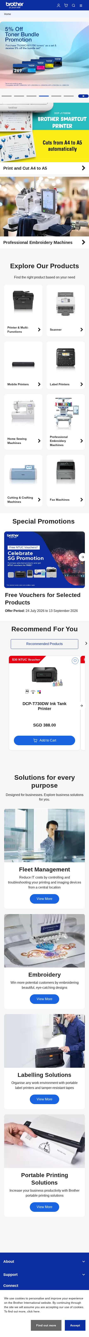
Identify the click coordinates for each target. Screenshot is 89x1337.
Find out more (46, 1325)
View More (44, 899)
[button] (44, 168)
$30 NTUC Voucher (26, 659)
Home (7, 14)
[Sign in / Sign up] (59, 5)
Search (73, 5)
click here (33, 1311)
